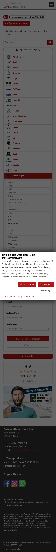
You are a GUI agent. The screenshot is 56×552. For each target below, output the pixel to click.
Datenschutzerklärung (12, 296)
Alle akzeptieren (27, 284)
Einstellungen (45, 290)
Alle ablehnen (46, 284)
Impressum (29, 296)
